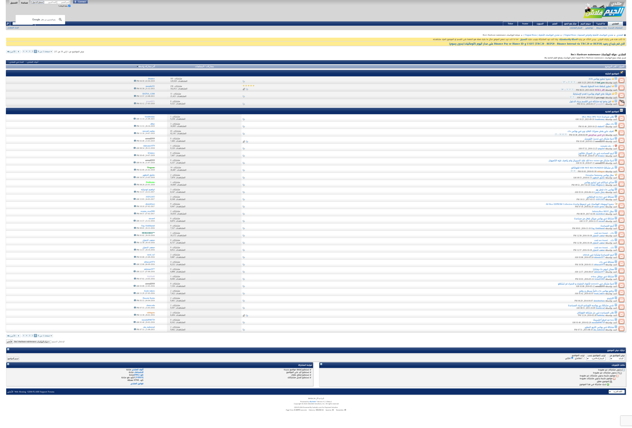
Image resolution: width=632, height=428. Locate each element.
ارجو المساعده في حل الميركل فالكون (596, 153)
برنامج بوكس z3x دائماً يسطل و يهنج (596, 291)
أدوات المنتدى (32, 62)
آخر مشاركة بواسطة (146, 67)
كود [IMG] (138, 375)
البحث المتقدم (13, 27)
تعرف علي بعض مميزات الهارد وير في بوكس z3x (591, 131)
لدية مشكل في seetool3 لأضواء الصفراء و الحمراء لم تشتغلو (586, 284)
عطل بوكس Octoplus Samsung (600, 175)
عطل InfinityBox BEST (603, 211)
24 (562, 90)
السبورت (540, 24)
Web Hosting (20, 392)
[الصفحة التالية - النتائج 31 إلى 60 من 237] (18, 51)
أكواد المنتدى (137, 369)
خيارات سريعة (601, 28)
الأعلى (9, 341)
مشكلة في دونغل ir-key (602, 276)
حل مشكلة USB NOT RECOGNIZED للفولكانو (592, 168)
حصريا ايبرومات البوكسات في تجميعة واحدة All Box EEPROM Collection (580, 204)
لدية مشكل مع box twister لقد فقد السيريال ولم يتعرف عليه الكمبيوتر (581, 160)
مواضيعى (589, 28)
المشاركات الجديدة (615, 28)
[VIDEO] (139, 377)
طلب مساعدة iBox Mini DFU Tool (598, 117)
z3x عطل (610, 124)
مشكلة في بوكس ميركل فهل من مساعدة (594, 219)
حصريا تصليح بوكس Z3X (600, 79)
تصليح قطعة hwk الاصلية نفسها (596, 86)
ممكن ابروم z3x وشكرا (603, 269)
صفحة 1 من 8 (44, 52)
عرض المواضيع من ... (616, 355)
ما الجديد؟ (600, 24)
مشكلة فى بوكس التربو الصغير (599, 327)
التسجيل (13, 2)
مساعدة (24, 2)
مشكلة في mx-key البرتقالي (600, 197)
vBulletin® (313, 402)
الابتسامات (138, 372)
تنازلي (568, 358)
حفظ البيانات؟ (63, 6)
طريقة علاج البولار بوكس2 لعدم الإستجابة (592, 94)
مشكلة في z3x (606, 262)
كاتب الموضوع (611, 67)
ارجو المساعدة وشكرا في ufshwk (598, 255)
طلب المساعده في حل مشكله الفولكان (595, 313)
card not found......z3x (604, 233)
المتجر (554, 24)
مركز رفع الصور (570, 24)
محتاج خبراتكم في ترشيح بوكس (599, 182)
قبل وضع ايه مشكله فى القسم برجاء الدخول (590, 101)
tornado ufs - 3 (607, 146)
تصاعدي (578, 358)
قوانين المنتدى (137, 383)
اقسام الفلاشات (576, 28)
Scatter (525, 24)
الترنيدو (610, 298)
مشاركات (210, 67)
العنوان (621, 67)
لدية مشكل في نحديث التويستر (599, 139)
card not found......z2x (604, 240)
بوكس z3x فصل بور (605, 190)
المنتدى (615, 24)
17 (564, 82)
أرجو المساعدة (607, 226)
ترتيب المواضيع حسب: (596, 355)
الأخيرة (12, 52)
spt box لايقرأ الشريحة (603, 320)
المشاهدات (199, 67)
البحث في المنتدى (16, 62)
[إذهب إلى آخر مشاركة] (135, 81)
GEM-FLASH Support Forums (40, 392)
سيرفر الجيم (586, 24)
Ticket (510, 24)
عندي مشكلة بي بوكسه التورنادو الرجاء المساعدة (591, 305)
